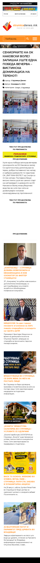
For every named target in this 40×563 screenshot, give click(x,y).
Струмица (25, 88)
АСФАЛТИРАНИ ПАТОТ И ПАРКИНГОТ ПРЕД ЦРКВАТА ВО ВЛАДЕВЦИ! (19, 529)
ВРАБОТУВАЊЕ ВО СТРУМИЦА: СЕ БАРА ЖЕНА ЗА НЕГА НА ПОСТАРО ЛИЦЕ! (19, 378)
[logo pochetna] (20, 26)
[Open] (35, 38)
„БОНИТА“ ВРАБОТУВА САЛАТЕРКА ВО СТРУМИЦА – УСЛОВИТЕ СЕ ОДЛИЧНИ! (18, 428)
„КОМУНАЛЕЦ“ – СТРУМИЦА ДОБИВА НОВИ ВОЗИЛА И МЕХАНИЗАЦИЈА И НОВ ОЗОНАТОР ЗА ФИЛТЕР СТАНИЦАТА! (17, 273)
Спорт (17, 88)
